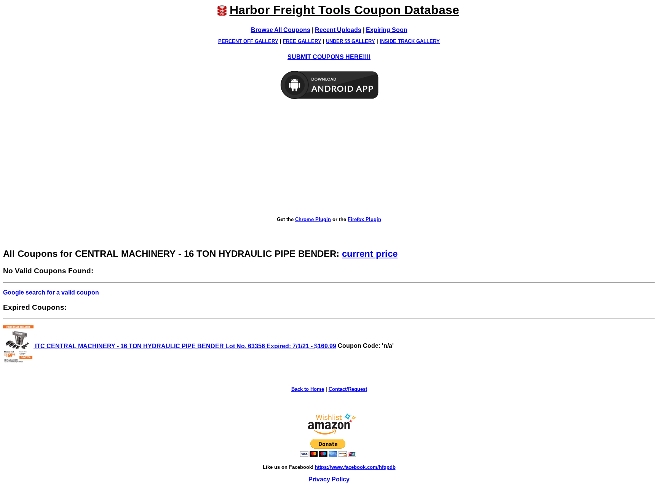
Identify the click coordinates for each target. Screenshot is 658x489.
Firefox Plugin (364, 219)
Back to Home (307, 389)
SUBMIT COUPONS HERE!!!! (329, 57)
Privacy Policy (329, 479)
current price (370, 253)
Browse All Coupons (280, 30)
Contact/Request (348, 389)
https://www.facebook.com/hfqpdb (355, 467)
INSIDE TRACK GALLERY (410, 41)
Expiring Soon (386, 30)
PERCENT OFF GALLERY (248, 41)
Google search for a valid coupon (51, 292)
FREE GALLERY (302, 41)
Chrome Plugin (313, 219)
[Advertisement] (329, 158)
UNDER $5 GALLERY (350, 41)
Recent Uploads (338, 30)
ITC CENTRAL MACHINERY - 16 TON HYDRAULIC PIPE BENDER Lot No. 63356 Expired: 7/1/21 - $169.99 (185, 346)
